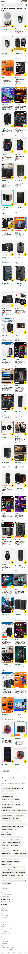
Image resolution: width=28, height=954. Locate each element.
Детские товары (4, 935)
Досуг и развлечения (5, 906)
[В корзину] (12, 26)
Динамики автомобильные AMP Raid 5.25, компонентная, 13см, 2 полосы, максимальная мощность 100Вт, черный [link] (20, 131)
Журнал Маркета (4, 945)
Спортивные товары (5, 929)
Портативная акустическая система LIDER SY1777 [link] (19, 31)
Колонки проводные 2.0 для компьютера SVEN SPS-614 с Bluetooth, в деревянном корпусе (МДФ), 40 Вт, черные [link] (7, 183)
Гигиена (2, 912)
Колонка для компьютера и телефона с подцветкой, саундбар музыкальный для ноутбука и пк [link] (7, 107)
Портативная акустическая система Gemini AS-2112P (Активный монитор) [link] (6, 338)
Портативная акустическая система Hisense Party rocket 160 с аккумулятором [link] (7, 766)
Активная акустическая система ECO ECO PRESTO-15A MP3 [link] (20, 260)
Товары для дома (4, 917)
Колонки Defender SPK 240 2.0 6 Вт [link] (20, 616)
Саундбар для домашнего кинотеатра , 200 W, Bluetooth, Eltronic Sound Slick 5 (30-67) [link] (7, 388)
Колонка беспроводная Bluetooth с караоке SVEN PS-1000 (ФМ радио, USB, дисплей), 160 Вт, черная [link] (7, 516)
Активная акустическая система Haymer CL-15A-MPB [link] (20, 209)
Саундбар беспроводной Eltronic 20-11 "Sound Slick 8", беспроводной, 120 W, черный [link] (7, 616)
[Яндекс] (10, 949)
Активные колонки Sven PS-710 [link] (20, 80)
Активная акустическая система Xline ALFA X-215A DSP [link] (20, 413)
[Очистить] (22, 5)
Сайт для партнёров (5, 896)
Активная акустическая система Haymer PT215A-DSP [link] (20, 567)
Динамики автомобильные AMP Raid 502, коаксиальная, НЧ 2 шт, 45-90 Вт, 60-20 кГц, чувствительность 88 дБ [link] (7, 413)
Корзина (19, 952)
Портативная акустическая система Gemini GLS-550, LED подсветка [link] (6, 362)
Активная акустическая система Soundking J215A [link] (20, 183)
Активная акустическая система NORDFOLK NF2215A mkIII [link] (7, 490)
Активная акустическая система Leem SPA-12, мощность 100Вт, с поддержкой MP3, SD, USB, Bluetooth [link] (20, 55)
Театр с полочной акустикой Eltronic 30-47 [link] (20, 439)
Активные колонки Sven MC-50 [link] (7, 311)
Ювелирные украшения (6, 936)
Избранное (14, 952)
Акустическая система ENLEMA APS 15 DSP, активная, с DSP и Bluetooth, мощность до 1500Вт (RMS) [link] (6, 235)
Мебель (2, 908)
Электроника (4, 913)
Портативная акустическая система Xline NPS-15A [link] (6, 567)
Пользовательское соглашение (7, 939)
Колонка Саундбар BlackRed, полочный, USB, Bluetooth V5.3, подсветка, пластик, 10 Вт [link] (20, 516)
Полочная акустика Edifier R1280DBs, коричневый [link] (20, 741)
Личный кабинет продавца (6, 891)
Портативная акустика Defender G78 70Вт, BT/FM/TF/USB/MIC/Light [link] (20, 388)
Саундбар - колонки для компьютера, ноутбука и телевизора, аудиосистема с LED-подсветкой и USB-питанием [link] (7, 592)
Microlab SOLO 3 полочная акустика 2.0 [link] (20, 338)
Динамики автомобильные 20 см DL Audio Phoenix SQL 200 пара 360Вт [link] (7, 716)
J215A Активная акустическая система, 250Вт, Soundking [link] (6, 285)
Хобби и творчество (5, 922)
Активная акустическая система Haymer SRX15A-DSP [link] (7, 465)
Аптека (2, 919)
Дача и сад (3, 924)
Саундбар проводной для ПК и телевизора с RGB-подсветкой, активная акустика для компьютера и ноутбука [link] (20, 642)
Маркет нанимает (4, 943)
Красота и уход (4, 920)
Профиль (25, 952)
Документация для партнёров (7, 894)
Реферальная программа (6, 901)
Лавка (8, 952)
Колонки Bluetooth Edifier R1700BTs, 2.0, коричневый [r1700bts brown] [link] (20, 490)
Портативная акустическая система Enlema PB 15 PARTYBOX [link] (7, 157)
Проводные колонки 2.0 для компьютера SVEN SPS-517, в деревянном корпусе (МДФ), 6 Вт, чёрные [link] (7, 666)
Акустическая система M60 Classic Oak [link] (6, 209)
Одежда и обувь (4, 915)
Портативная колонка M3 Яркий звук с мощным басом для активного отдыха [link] (20, 592)
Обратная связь (4, 941)
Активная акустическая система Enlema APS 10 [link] (7, 131)
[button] (26, 5)
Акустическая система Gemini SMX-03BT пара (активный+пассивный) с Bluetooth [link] (7, 692)
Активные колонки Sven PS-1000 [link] (20, 157)
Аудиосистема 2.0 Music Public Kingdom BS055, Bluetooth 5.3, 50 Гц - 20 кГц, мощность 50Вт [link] (7, 542)
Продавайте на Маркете (6, 892)
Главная (3, 952)
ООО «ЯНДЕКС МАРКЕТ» (9, 947)
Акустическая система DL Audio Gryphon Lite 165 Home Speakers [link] (7, 81)
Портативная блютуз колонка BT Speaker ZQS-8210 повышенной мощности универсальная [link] (20, 666)
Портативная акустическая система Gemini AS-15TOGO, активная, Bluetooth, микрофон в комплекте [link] (6, 642)
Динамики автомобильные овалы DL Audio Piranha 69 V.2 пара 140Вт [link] (20, 692)
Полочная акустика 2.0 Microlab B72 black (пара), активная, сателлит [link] (7, 260)
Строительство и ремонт (6, 933)
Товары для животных (5, 931)
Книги (2, 926)
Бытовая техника (4, 910)
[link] (12, 788)
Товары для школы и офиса (6, 928)
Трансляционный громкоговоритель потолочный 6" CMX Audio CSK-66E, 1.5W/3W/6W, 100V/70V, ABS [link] (7, 31)
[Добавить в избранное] (12, 13)
